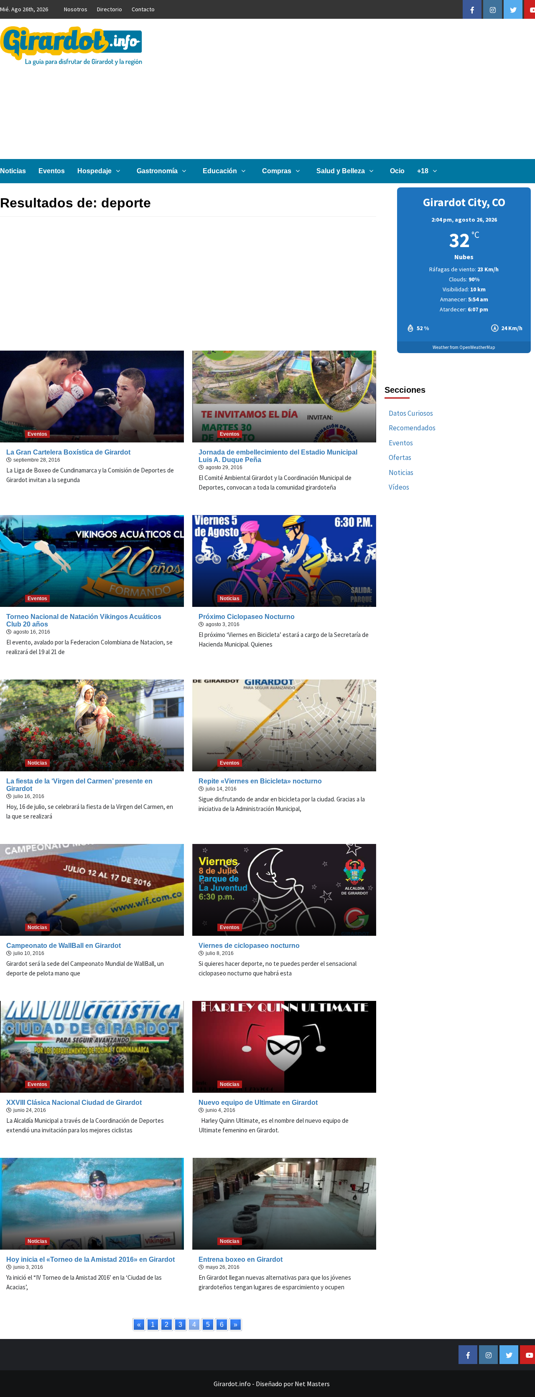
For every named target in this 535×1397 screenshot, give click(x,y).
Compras (276, 170)
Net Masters (312, 1383)
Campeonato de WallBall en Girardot (63, 945)
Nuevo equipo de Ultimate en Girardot (258, 1102)
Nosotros (75, 9)
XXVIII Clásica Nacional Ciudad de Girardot (74, 1102)
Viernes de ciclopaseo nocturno (249, 945)
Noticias (13, 170)
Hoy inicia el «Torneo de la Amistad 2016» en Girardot (90, 1259)
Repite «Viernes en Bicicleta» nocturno (260, 781)
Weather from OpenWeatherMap (464, 347)
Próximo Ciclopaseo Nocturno (247, 616)
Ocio (397, 170)
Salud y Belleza (340, 170)
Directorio (109, 9)
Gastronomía (157, 170)
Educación (220, 170)
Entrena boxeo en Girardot (241, 1259)
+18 (422, 170)
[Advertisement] (188, 283)
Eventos (51, 170)
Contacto (143, 9)
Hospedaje (94, 170)
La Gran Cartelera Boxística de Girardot (68, 452)
